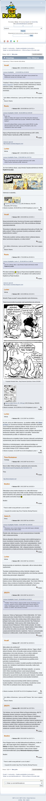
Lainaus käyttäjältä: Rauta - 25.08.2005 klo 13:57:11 (17, 157)
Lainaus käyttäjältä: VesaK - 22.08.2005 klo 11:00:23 (17, 599)
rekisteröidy (34, 22)
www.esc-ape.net (8, 142)
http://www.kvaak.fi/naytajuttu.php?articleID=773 (17, 468)
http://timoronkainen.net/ (9, 479)
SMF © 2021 (22, 798)
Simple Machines (31, 798)
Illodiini (7, 484)
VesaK (6, 65)
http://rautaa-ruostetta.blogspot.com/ (13, 143)
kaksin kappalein (8, 84)
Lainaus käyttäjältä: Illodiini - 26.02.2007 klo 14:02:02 (17, 524)
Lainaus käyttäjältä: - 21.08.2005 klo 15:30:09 (16, 72)
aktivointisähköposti (21, 23)
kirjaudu (27, 22)
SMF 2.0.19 (15, 798)
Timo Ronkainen (10, 457)
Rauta (6, 106)
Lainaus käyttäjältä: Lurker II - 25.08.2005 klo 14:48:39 (18, 261)
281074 (6, 593)
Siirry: (41, 780)
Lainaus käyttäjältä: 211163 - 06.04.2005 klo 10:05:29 (17, 113)
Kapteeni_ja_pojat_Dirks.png (13, 203)
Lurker (6, 149)
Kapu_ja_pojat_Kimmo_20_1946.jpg (14, 403)
